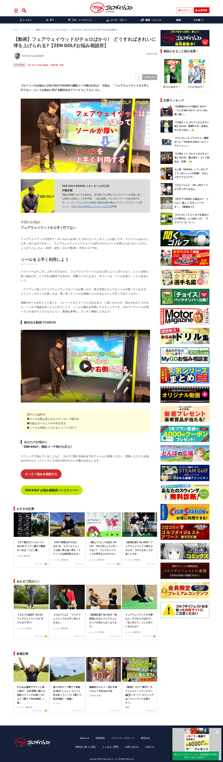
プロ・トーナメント (82, 19)
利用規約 (100, 738)
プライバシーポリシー (122, 738)
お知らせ (149, 746)
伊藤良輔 (54, 65)
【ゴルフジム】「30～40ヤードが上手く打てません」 (191, 187)
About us (84, 738)
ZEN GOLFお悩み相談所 (38, 65)
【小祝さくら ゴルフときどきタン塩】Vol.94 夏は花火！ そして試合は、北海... (191, 157)
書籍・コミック (153, 19)
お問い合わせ (132, 746)
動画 (178, 19)
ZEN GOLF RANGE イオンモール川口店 (91, 206)
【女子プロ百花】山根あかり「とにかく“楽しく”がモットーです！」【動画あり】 (191, 202)
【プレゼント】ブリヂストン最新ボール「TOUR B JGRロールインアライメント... (191, 141)
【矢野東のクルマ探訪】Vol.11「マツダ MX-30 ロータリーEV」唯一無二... (191, 110)
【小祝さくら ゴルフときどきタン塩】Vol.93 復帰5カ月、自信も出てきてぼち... (191, 126)
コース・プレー (118, 19)
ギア (51, 19)
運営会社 (145, 738)
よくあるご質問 (110, 746)
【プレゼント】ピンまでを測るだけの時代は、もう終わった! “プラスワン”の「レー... (191, 218)
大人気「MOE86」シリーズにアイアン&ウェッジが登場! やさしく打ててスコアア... (191, 173)
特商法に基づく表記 (85, 746)
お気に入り (150, 77)
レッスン (27, 19)
